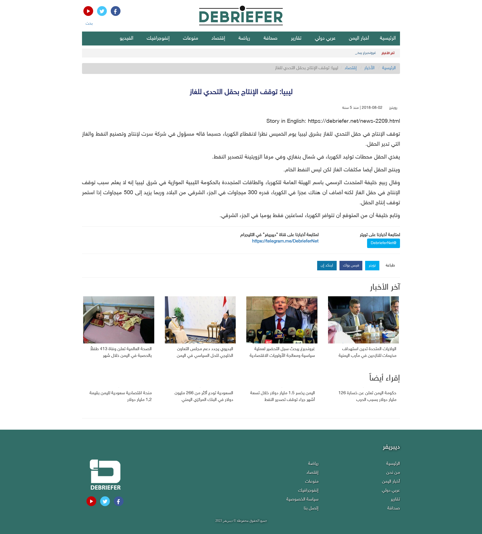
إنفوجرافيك (158, 38)
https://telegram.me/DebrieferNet (285, 241)
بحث (89, 23)
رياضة (244, 38)
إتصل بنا (311, 508)
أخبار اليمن (359, 38)
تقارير (296, 38)
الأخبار (369, 68)
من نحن (393, 472)
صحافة (271, 38)
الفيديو (126, 38)
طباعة (390, 265)
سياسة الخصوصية (302, 499)
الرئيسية (388, 38)
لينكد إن (327, 265)
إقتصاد (218, 38)
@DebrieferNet (383, 243)
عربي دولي (325, 38)
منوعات (190, 38)
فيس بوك (351, 265)
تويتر (372, 265)
